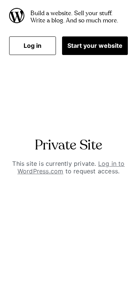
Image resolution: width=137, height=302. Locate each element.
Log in (32, 45)
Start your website (95, 45)
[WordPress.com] (16, 17)
